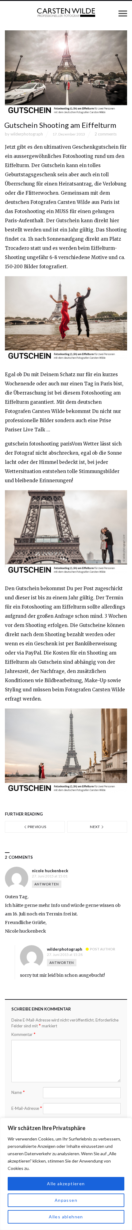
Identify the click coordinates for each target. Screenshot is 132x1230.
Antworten (46, 884)
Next (95, 826)
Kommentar (23, 1034)
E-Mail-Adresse (26, 1108)
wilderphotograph (26, 134)
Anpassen (66, 1200)
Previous (36, 826)
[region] (66, 1174)
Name (18, 1092)
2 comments (106, 134)
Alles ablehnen (66, 1216)
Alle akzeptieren (66, 1183)
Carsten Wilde (108, 690)
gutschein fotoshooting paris (38, 444)
